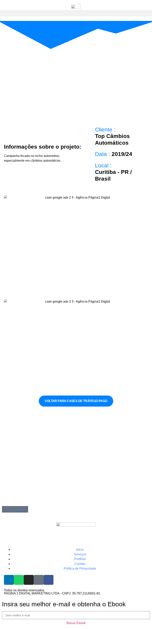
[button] (76, 13)
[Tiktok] (39, 580)
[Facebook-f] (48, 580)
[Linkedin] (9, 580)
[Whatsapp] (19, 580)
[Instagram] (29, 580)
